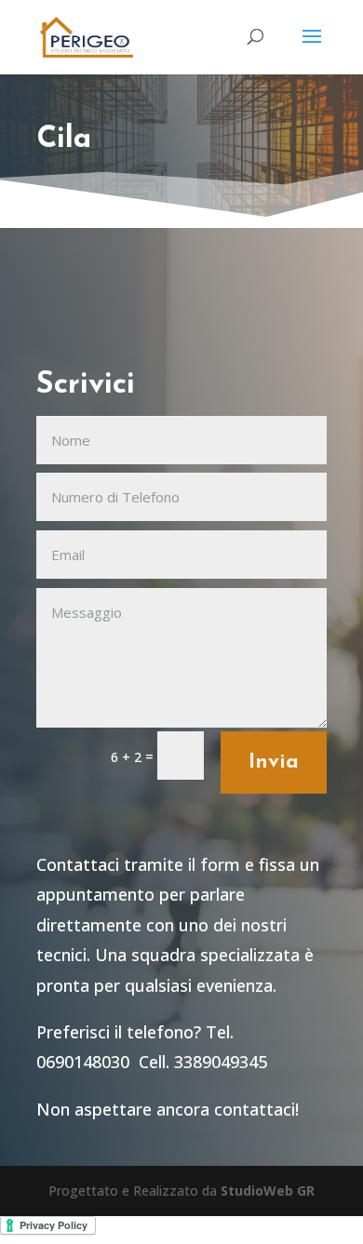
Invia (274, 762)
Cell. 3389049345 (203, 1061)
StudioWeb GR (268, 1190)
